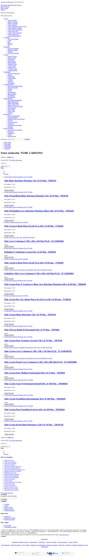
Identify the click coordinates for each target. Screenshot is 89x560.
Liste (12, 157)
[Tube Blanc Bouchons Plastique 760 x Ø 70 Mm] (18, 337)
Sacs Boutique (12, 108)
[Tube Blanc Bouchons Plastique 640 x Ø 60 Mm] (18, 280)
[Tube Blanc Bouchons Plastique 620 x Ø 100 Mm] (18, 406)
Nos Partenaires (5, 545)
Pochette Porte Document (15, 125)
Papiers (10, 91)
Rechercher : (4, 139)
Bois (9, 42)
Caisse (6, 18)
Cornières (10, 80)
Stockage (10, 120)
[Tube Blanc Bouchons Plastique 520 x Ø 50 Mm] (18, 192)
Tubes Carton (11, 111)
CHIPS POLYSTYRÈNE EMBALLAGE (13, 466)
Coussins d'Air (12, 67)
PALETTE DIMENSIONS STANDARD (12, 482)
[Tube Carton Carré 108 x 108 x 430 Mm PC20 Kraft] (19, 237)
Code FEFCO (44, 539)
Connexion (7, 148)
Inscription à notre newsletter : (9, 496)
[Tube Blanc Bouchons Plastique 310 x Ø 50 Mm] (18, 177)
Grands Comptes (73, 542)
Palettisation (7, 72)
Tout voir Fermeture (13, 48)
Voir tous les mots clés (7, 493)
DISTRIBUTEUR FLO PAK (10, 472)
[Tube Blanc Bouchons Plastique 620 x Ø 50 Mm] (18, 248)
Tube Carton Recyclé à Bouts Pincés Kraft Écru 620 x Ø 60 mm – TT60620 (37, 299)
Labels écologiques (9, 510)
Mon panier (7, 144)
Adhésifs (10, 51)
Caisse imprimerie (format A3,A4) (17, 26)
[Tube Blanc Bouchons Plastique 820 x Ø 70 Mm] (18, 369)
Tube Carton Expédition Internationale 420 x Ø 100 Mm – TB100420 (34, 399)
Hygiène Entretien (13, 117)
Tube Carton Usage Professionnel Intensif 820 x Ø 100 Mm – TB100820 (36, 384)
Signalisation (11, 83)
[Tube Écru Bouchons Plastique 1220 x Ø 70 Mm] (18, 421)
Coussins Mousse (12, 70)
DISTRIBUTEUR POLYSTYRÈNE (11, 474)
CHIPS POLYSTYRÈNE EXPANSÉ (12, 468)
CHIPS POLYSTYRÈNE (9, 465)
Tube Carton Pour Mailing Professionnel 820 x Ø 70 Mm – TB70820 (34, 373)
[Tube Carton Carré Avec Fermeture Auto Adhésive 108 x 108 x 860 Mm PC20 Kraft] (28, 358)
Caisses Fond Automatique (15, 29)
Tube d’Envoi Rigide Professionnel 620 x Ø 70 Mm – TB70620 (31, 330)
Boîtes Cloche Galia (13, 105)
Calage (6, 54)
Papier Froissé (11, 61)
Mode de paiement (16, 545)
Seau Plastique (12, 92)
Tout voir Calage (12, 56)
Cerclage (10, 81)
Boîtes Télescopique (13, 103)
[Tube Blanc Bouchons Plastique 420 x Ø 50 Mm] (18, 207)
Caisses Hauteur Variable (14, 28)
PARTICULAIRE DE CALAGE (11, 487)
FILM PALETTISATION (9, 479)
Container (7, 37)
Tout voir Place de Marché (15, 130)
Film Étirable (11, 76)
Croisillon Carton (12, 69)
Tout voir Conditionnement (15, 86)
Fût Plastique (11, 95)
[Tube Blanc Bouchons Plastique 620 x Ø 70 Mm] (18, 326)
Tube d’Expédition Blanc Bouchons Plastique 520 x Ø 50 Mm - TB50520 (36, 196)
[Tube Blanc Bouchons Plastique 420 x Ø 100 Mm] (18, 395)
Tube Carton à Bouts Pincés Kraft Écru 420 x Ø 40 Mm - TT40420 (33, 226)
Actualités (68, 545)
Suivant (6, 174)
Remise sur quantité (51, 545)
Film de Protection (13, 87)
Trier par (3, 160)
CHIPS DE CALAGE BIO (9, 461)
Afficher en (4, 157)
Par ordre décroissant (16, 160)
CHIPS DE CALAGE (8, 460)
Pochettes (10, 112)
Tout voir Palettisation (14, 73)
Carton (9, 40)
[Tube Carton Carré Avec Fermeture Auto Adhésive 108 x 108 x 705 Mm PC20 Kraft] (28, 347)
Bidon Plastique (12, 94)
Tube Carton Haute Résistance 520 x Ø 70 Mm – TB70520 (30, 314)
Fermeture (7, 47)
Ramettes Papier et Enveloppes (16, 119)
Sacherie (10, 89)
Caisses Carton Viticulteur (15, 33)
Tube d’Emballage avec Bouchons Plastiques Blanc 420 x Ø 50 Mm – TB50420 (39, 211)
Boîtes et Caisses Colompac (15, 106)
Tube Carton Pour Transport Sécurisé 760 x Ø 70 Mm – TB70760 (33, 340)
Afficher (3, 166)
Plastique (10, 44)
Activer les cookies (51, 542)
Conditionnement (9, 84)
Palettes (10, 75)
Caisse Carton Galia (13, 34)
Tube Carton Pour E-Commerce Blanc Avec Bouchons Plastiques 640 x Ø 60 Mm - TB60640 (45, 284)
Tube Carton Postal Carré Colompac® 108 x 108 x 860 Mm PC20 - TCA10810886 (40, 362)
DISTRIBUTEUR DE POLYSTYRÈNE (12, 471)
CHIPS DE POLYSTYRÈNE (10, 463)
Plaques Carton (12, 58)
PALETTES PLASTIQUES (10, 485)
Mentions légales (8, 509)
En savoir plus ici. (64, 534)
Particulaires (11, 59)
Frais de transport (62, 542)
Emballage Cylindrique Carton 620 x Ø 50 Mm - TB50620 (30, 252)
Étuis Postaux (11, 109)
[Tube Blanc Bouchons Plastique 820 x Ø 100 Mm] (18, 380)
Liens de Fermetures (13, 53)
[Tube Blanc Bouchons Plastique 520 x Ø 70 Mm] (18, 311)
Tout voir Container (13, 39)
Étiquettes (10, 127)
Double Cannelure (13, 23)
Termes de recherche (9, 518)
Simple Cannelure (12, 22)
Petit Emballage (8, 98)
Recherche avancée (9, 519)
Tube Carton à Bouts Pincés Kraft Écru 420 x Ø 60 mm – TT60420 (33, 263)
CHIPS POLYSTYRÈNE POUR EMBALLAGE (14, 469)
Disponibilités (33, 542)
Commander (7, 145)
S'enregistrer (7, 147)
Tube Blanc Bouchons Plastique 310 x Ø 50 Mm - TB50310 (30, 180)
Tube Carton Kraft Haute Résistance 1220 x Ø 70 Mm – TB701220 (33, 425)
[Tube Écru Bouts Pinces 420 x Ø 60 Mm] (16, 259)
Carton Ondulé (12, 65)
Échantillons (41, 542)
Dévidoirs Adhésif (13, 50)
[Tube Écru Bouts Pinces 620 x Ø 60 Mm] (16, 295)
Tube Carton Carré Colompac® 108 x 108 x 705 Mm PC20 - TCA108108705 (38, 351)
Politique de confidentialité (38, 545)
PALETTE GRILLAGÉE (9, 483)
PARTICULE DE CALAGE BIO (11, 488)
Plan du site (7, 516)
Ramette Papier (12, 136)
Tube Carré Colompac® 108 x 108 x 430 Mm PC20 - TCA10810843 (34, 241)
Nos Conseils (26, 545)
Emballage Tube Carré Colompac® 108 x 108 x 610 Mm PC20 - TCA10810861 (39, 273)
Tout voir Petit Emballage (15, 100)
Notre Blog (61, 545)
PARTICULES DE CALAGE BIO (11, 490)
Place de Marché (8, 128)
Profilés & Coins (12, 64)
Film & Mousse (12, 62)
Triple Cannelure (12, 25)
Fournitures (11, 123)
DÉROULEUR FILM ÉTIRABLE (11, 476)
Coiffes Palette (12, 78)
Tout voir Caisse (12, 20)
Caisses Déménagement (14, 36)
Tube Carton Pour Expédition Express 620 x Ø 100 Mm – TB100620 (34, 409)
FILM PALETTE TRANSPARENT (11, 477)
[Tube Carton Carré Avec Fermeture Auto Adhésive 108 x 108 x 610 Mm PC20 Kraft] (28, 270)
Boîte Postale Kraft (13, 102)
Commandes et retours (10, 527)
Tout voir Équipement (14, 116)
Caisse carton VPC (13, 31)
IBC (9, 45)
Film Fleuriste (11, 97)
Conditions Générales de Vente (20, 542)
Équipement (7, 114)
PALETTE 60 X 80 (8, 480)
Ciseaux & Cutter (12, 122)
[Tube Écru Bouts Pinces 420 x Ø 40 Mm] (16, 222)
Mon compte (7, 142)
